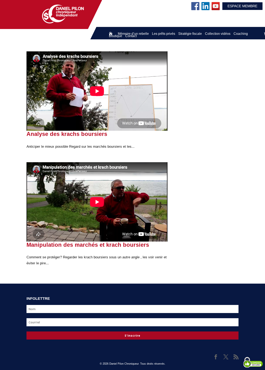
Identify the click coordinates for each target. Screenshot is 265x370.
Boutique (115, 36)
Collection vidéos (217, 34)
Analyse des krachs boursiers (66, 134)
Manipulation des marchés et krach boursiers (87, 245)
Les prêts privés (163, 34)
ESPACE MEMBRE (242, 6)
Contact (131, 36)
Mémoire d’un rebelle (133, 34)
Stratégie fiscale (190, 34)
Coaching (241, 34)
